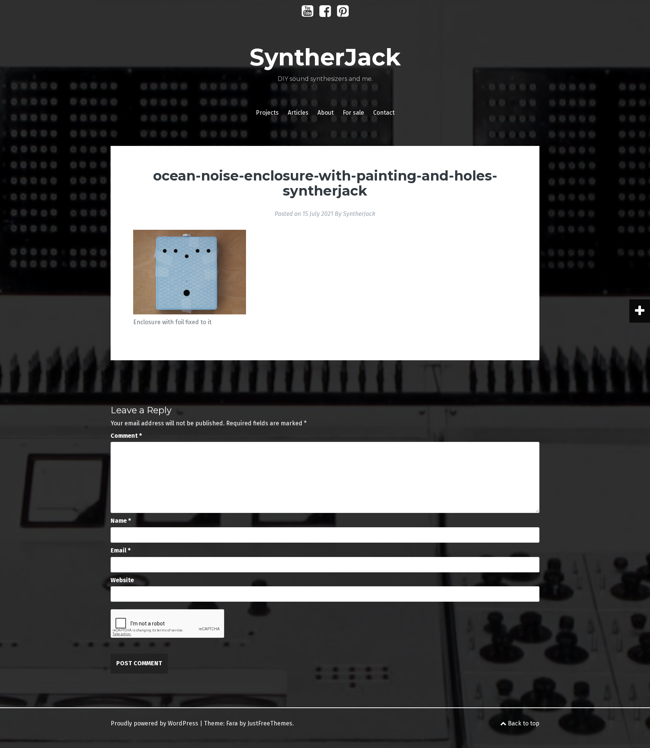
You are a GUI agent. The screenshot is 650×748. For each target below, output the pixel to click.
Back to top (522, 723)
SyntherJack (325, 57)
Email (121, 550)
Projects (267, 112)
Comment (126, 435)
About (325, 112)
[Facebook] (325, 13)
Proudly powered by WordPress (154, 723)
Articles (298, 112)
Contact (384, 112)
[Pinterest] (343, 13)
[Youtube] (307, 13)
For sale (353, 112)
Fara (232, 723)
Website (122, 580)
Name (121, 520)
